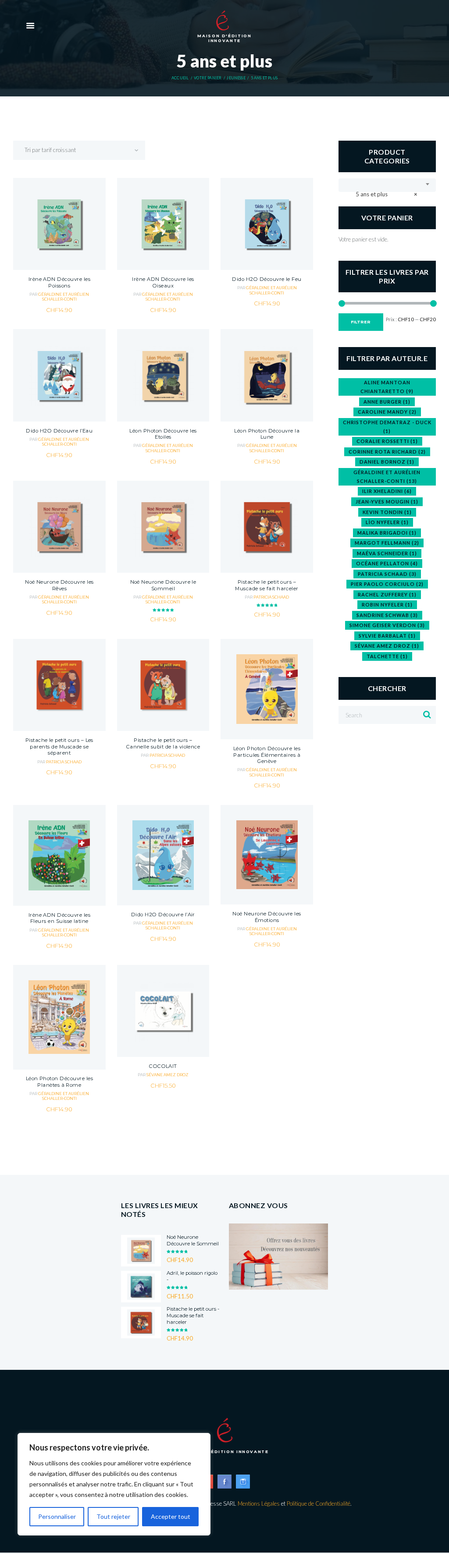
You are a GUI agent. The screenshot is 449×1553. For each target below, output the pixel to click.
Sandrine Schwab (387, 615)
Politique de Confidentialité (318, 1503)
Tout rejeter (113, 1516)
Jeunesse (236, 78)
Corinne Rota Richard (387, 451)
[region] (114, 1484)
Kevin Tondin (387, 512)
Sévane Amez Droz (167, 1074)
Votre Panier (207, 78)
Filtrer (361, 321)
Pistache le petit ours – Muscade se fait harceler (266, 585)
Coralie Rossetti (387, 441)
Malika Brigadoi (387, 532)
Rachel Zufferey (387, 594)
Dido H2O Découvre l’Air (163, 914)
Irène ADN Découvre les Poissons (59, 282)
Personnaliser (57, 1516)
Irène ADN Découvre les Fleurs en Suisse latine (59, 918)
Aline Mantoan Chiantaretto (386, 386)
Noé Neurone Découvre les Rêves (59, 585)
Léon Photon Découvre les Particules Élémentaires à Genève (266, 754)
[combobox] (387, 185)
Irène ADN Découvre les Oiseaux (163, 282)
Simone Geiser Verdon (387, 625)
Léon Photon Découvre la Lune (266, 434)
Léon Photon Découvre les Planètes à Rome (59, 1081)
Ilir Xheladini (387, 491)
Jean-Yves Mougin (387, 501)
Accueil (180, 78)
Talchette (387, 656)
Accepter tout (170, 1516)
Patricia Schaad (271, 597)
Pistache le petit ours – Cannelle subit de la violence (163, 743)
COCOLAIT (163, 1066)
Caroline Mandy (387, 412)
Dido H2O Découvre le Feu (266, 279)
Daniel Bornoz (387, 461)
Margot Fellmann (387, 543)
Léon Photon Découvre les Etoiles (162, 434)
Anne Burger (386, 401)
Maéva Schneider (387, 553)
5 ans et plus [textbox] (384, 194)
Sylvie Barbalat (387, 635)
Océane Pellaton (387, 563)
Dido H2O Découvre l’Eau (59, 431)
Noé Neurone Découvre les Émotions (266, 917)
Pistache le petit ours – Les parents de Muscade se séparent (59, 746)
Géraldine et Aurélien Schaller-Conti (63, 296)
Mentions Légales (259, 1503)
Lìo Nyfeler (387, 522)
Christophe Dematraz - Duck (387, 426)
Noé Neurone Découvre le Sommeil (163, 585)
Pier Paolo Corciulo (387, 584)
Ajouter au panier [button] (59, 250)
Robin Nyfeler (387, 604)
